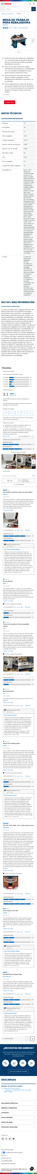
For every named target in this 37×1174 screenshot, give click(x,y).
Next (32, 40)
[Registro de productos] (34, 4)
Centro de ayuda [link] (7, 1122)
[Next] (22, 52)
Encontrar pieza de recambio (18, 1071)
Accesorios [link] (5, 1113)
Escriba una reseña (23, 27)
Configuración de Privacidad (13, 1152)
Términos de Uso (6, 1158)
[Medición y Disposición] (34, 1108)
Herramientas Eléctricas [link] (9, 1103)
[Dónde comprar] (30, 4)
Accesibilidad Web (6, 1161)
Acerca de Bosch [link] (7, 1117)
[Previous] (15, 52)
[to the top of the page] (34, 1163)
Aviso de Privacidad (7, 1149)
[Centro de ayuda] (34, 1122)
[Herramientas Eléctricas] (34, 1103)
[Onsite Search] (33, 9)
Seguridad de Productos (8, 1163)
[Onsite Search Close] (30, 9)
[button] (9, 102)
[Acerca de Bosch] (34, 1117)
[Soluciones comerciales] (34, 1127)
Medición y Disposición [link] (9, 1108)
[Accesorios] (34, 1113)
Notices (3, 1155)
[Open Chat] (32, 1169)
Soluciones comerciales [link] (9, 1127)
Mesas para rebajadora (7, 13)
